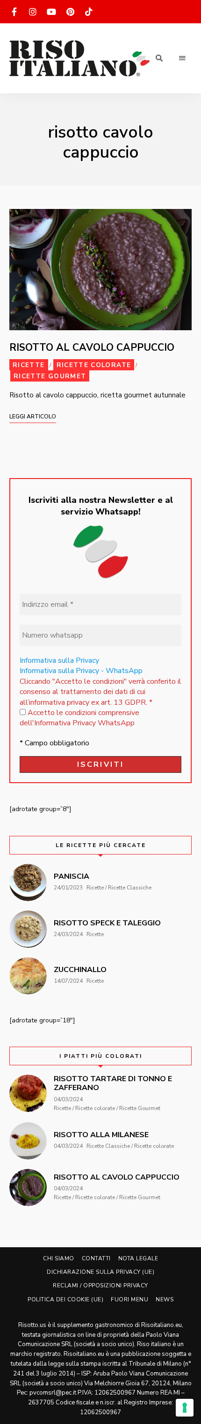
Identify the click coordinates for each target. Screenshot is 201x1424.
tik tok (88, 11)
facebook (14, 11)
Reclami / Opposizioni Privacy (100, 1285)
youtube (51, 11)
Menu (182, 58)
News (164, 1299)
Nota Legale (138, 1258)
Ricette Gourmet (50, 376)
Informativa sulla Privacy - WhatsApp (81, 671)
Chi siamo (58, 1258)
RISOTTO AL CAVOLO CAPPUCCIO (91, 347)
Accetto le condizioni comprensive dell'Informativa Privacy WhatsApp (79, 718)
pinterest (70, 11)
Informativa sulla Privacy (59, 660)
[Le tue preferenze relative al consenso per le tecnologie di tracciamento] (185, 1408)
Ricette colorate (94, 365)
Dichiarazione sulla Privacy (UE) (100, 1272)
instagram (32, 11)
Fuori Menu (129, 1299)
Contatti (96, 1258)
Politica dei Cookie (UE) (65, 1299)
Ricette (29, 365)
